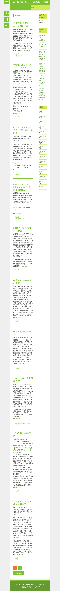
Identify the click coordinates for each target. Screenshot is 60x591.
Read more (26, 50)
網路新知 (28, 423)
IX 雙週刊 (16, 55)
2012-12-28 (17, 269)
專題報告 (41, 166)
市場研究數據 (36, 2)
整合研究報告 (20, 55)
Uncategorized (42, 136)
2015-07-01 (17, 53)
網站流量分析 (21, 218)
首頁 (14, 2)
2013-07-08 (17, 216)
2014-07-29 (17, 116)
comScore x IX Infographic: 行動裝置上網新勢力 (23, 187)
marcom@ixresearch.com (32, 587)
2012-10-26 (17, 320)
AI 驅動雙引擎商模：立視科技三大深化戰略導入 (42, 82)
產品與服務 (20, 2)
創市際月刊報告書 (18, 423)
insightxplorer (17, 54)
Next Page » (18, 573)
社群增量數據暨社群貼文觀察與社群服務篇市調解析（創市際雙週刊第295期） (42, 94)
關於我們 (27, 2)
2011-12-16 (17, 490)
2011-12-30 (17, 421)
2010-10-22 (17, 557)
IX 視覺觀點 (44, 2)
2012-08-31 (17, 367)
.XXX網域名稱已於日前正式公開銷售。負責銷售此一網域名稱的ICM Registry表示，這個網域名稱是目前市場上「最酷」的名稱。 (23, 448)
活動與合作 (42, 176)
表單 (43, 22)
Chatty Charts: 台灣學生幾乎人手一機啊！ (23, 130)
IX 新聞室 (41, 121)
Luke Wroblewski (19, 208)
